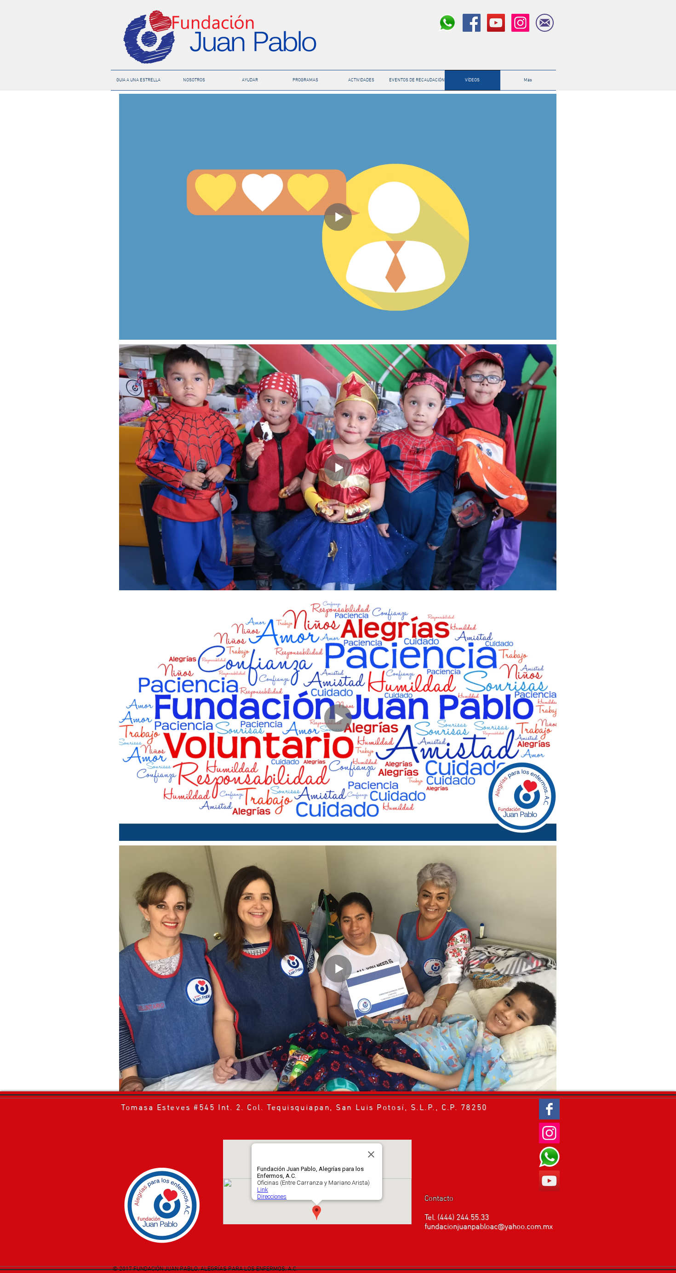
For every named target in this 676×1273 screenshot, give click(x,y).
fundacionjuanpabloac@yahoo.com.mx (488, 1227)
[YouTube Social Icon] (496, 23)
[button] (417, 80)
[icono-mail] (545, 23)
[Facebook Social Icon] (472, 23)
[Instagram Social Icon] (520, 23)
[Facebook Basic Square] (549, 1109)
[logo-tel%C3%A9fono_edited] (447, 23)
